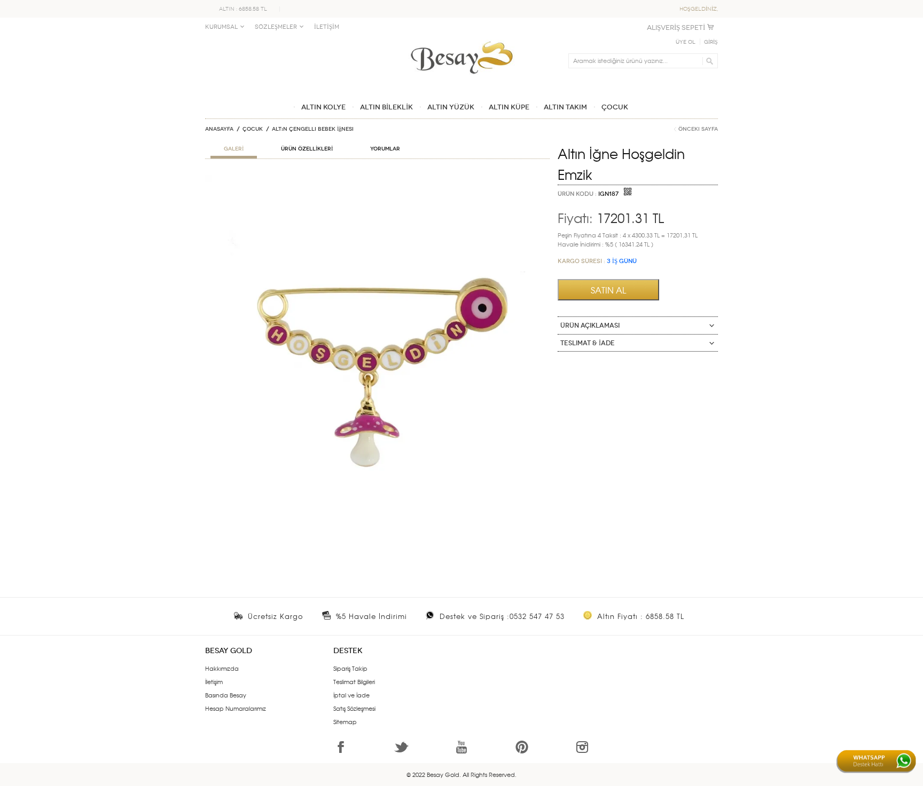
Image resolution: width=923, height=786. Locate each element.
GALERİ (234, 149)
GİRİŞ (711, 42)
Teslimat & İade (587, 343)
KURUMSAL (221, 26)
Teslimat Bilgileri (354, 681)
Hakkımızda (222, 668)
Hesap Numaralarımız (235, 708)
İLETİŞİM (326, 26)
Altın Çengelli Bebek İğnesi (313, 129)
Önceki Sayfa (698, 129)
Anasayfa (219, 129)
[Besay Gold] (461, 38)
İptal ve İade (351, 694)
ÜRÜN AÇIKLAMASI (590, 325)
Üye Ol (685, 42)
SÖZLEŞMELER (276, 26)
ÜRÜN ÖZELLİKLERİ (307, 149)
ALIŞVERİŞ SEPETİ (676, 27)
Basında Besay (225, 694)
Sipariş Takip (350, 668)
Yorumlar (385, 149)
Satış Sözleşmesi (354, 708)
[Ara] (708, 61)
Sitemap (345, 721)
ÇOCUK (253, 129)
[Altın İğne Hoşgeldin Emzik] (377, 179)
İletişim (214, 681)
